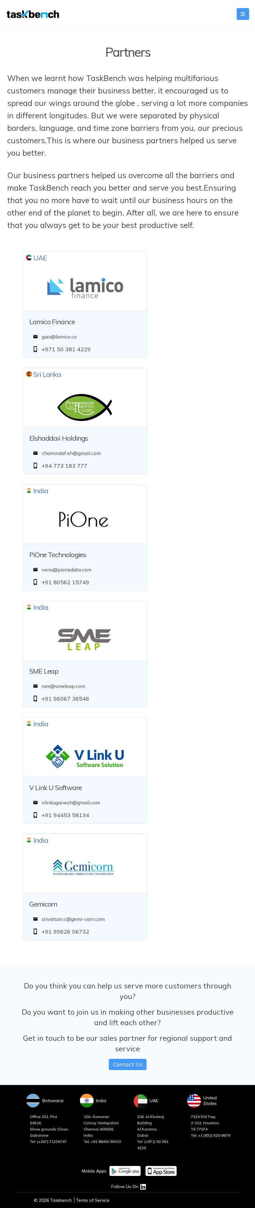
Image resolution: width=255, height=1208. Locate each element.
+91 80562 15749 (65, 582)
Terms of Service (92, 1200)
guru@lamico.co (59, 337)
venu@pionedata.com (66, 569)
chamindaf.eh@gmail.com (71, 453)
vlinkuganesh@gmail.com (71, 802)
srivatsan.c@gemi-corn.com (73, 919)
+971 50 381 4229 (66, 349)
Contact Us (127, 1064)
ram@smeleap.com (63, 686)
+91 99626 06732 (65, 931)
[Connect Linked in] (143, 1186)
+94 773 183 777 (64, 465)
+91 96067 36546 (65, 698)
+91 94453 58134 (65, 815)
